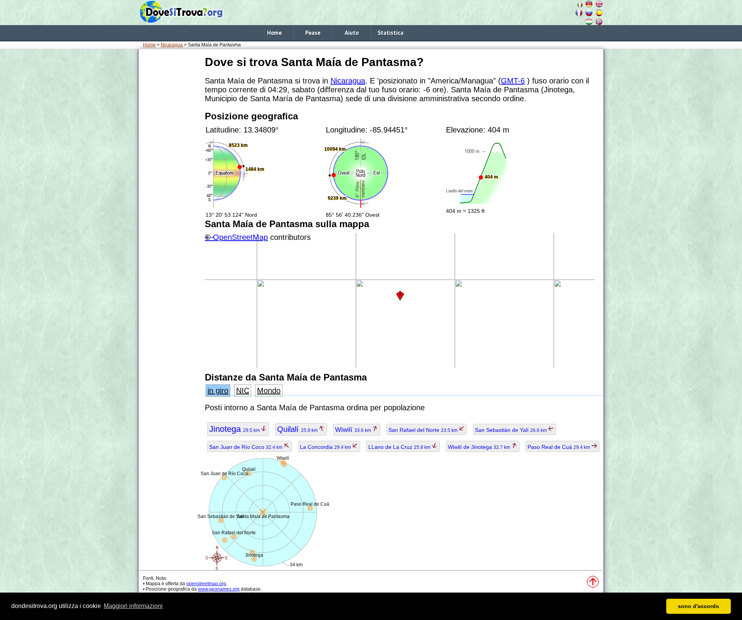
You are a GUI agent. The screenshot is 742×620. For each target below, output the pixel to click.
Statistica (390, 32)
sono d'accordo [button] (698, 606)
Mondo (269, 390)
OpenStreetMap (240, 237)
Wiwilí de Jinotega (479, 447)
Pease (312, 32)
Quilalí (298, 429)
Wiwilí (353, 429)
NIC (242, 390)
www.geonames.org (219, 589)
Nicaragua (172, 45)
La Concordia (326, 447)
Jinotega (235, 429)
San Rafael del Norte (423, 430)
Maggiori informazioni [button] (133, 606)
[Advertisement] (170, 169)
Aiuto (352, 32)
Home (274, 32)
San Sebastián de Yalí (511, 430)
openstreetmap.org (206, 583)
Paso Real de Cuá (559, 447)
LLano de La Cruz (400, 447)
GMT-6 (513, 80)
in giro (218, 390)
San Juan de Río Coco (246, 447)
